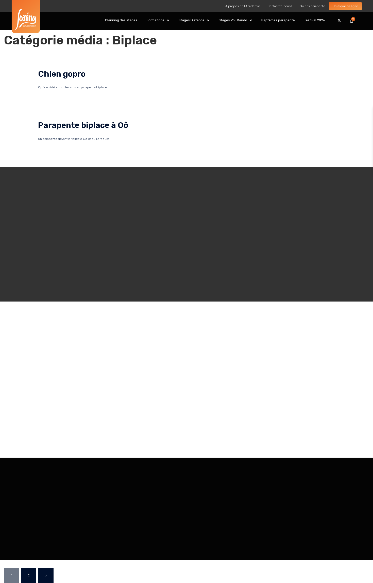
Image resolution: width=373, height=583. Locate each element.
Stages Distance (192, 20)
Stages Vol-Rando (233, 20)
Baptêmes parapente (278, 20)
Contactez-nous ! (279, 6)
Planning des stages (121, 20)
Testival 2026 (314, 20)
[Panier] (351, 21)
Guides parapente (312, 6)
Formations (155, 20)
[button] (158, 20)
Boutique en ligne (345, 6)
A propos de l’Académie (242, 6)
